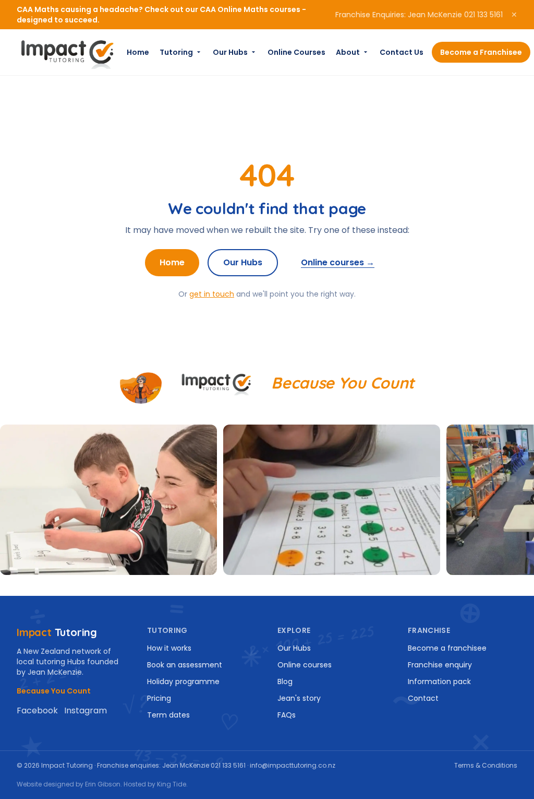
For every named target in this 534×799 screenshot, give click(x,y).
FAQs (286, 715)
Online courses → (337, 262)
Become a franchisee (447, 648)
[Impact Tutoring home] (67, 52)
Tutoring (176, 52)
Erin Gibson (102, 784)
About (348, 52)
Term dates (168, 715)
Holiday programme (183, 681)
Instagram (85, 710)
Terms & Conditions (485, 765)
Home (138, 52)
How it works (169, 648)
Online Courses (296, 52)
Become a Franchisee (481, 52)
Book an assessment (184, 665)
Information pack (439, 681)
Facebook (37, 710)
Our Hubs (230, 52)
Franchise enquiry (440, 665)
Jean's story (299, 698)
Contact (423, 698)
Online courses (304, 665)
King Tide (171, 784)
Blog (285, 681)
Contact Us (401, 52)
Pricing (159, 698)
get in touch (211, 294)
